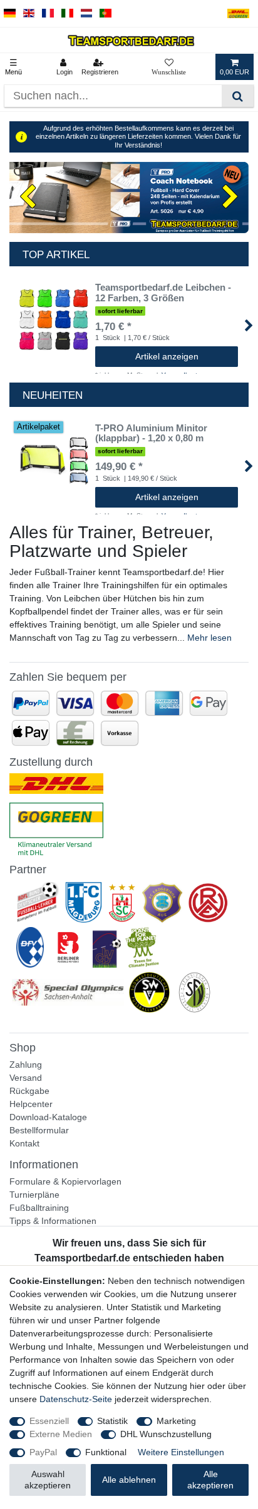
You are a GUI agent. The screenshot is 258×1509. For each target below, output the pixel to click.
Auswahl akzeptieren (47, 1479)
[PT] (105, 13)
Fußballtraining (39, 1208)
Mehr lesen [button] (209, 638)
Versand (25, 1078)
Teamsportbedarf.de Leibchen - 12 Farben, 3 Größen (163, 293)
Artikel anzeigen (167, 356)
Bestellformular (39, 1130)
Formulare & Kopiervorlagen (65, 1181)
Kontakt (24, 1143)
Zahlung (25, 1065)
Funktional (105, 1452)
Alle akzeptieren (210, 1479)
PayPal (43, 1452)
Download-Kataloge (48, 1117)
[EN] (29, 13)
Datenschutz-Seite (75, 1399)
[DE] (9, 13)
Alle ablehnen (129, 1480)
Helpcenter (31, 1104)
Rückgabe (29, 1091)
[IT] (67, 13)
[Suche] (238, 96)
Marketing (176, 1421)
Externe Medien (60, 1434)
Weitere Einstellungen (181, 1452)
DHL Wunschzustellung (166, 1434)
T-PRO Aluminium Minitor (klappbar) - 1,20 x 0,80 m (151, 433)
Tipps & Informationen (52, 1221)
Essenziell (49, 1421)
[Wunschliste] (168, 67)
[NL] (86, 13)
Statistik (112, 1421)
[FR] (48, 13)
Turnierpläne (34, 1195)
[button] (27, 197)
